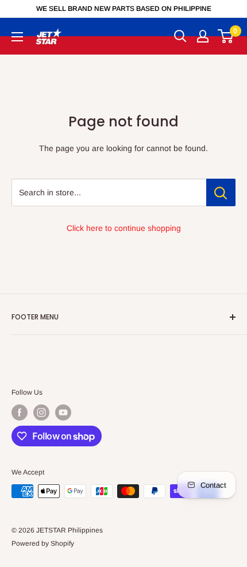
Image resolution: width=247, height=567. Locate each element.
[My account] (203, 36)
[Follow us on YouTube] (63, 412)
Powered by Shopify (42, 543)
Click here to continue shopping (124, 228)
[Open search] (180, 36)
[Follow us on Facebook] (19, 412)
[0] (226, 36)
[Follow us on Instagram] (41, 412)
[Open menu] (17, 36)
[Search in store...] (221, 192)
